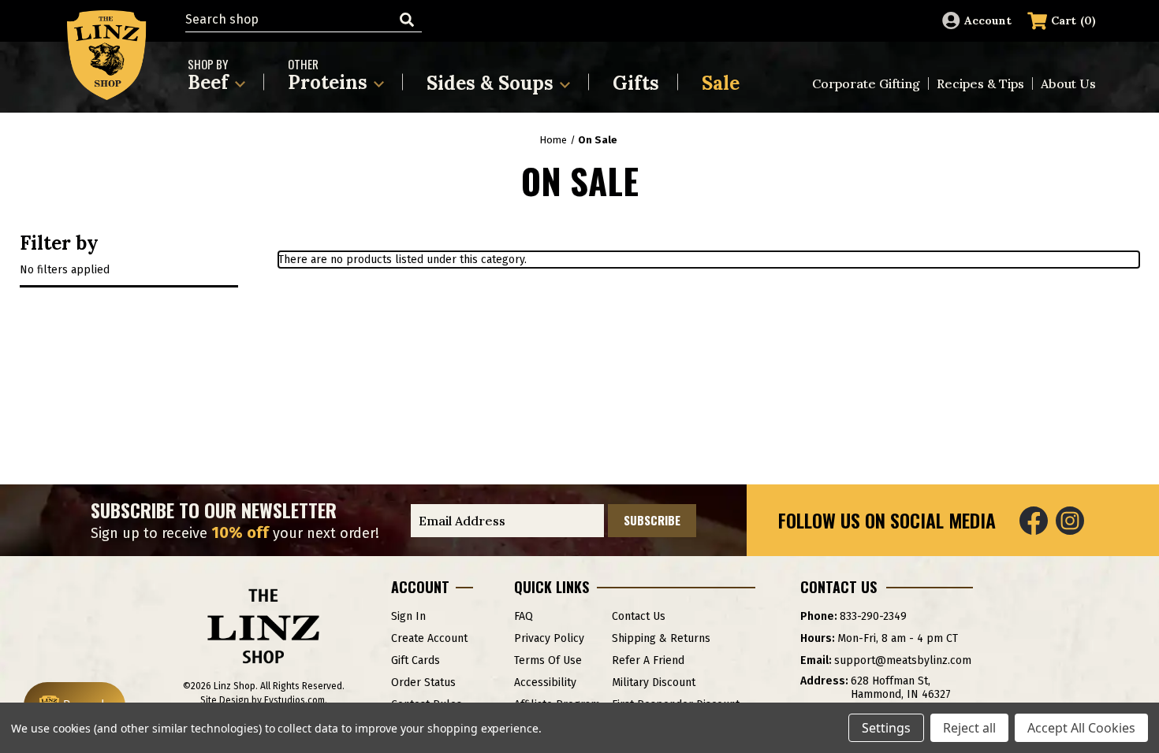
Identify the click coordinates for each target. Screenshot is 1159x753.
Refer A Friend (648, 660)
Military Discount (653, 682)
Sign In (408, 616)
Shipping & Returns (661, 638)
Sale (721, 83)
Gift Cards (415, 660)
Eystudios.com (294, 700)
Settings (886, 727)
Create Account (429, 638)
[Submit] (407, 20)
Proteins (330, 75)
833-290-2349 (873, 616)
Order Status (423, 682)
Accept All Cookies (1081, 727)
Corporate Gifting (866, 83)
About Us (1068, 83)
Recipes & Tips (980, 83)
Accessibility (545, 682)
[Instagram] (1070, 520)
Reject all (969, 727)
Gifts (636, 83)
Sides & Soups (492, 83)
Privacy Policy (549, 638)
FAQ (523, 616)
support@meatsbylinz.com (902, 660)
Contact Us (638, 616)
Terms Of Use (548, 660)
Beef (210, 75)
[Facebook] (1033, 520)
